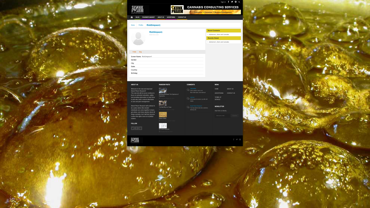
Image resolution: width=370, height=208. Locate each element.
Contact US (231, 93)
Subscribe (234, 115)
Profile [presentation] (134, 52)
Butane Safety (162, 118)
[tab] (134, 52)
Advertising (171, 17)
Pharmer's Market (148, 17)
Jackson (192, 97)
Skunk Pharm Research (196, 106)
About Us (161, 17)
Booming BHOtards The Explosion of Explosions (168, 95)
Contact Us (182, 17)
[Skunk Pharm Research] (144, 9)
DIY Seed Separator (164, 129)
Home (133, 25)
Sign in (223, 2)
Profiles (141, 25)
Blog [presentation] (140, 52)
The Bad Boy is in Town (165, 107)
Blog (137, 17)
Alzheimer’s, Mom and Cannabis (219, 34)
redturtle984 (193, 89)
